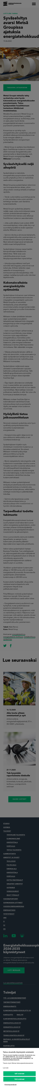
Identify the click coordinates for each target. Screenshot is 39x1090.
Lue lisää (5, 1068)
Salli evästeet (19, 1074)
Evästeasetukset (11, 1085)
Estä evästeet (20, 1079)
